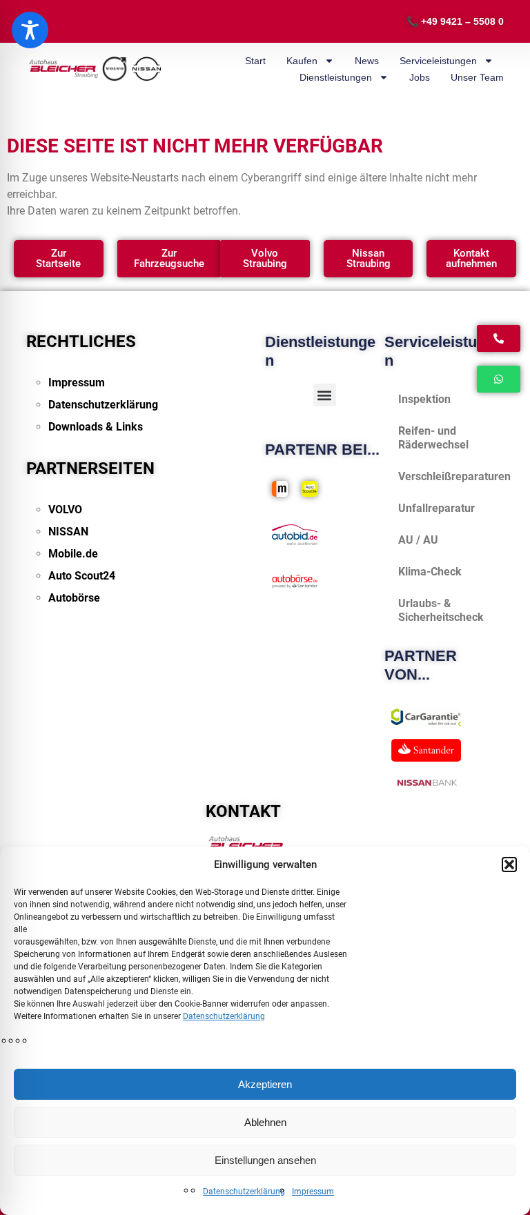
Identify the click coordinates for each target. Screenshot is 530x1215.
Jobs (419, 77)
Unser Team (477, 77)
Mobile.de (73, 553)
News (367, 60)
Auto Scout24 (81, 575)
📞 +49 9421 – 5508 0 (455, 21)
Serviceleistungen (438, 60)
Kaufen (301, 60)
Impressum (313, 1191)
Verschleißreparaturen (451, 476)
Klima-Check (430, 571)
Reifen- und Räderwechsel (433, 437)
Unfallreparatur (436, 508)
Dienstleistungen (336, 77)
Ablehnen (265, 1122)
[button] (509, 864)
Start (255, 60)
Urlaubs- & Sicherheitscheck (441, 610)
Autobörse (74, 597)
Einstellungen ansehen (265, 1160)
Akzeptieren (265, 1084)
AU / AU (418, 539)
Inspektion (424, 399)
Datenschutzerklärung (224, 1016)
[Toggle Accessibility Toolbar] (30, 30)
